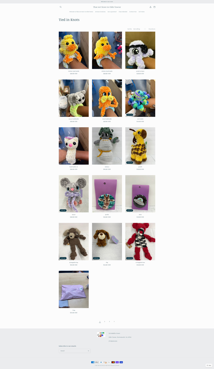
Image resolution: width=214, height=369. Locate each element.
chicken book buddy (73, 71)
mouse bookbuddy (74, 119)
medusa (107, 166)
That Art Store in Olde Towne (104, 365)
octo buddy (140, 119)
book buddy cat (74, 166)
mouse (73, 214)
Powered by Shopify (115, 365)
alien (140, 214)
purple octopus (140, 71)
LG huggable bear (140, 262)
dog (107, 262)
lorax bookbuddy (107, 119)
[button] (61, 7)
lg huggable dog (73, 262)
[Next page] (114, 321)
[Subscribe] (88, 351)
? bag (73, 310)
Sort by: (130, 29)
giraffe (140, 166)
